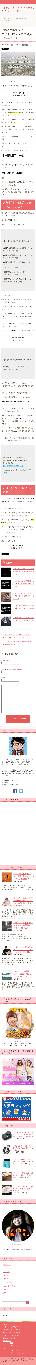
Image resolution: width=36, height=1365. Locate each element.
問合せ (5, 1348)
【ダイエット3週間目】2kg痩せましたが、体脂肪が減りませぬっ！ (23, 1189)
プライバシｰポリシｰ (17, 1353)
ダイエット (7, 1268)
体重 (11, 1343)
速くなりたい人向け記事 (11, 1332)
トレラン (6, 1272)
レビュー (6, 1275)
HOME (5, 1324)
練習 (4, 1289)
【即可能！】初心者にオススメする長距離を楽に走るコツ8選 (23, 925)
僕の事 (5, 1279)
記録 (11, 1345)
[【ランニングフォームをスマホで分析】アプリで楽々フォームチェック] (6, 600)
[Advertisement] (16, 833)
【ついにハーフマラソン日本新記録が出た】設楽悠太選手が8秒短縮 (23, 571)
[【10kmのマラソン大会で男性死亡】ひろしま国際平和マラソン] (6, 624)
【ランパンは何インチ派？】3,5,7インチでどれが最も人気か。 (23, 1162)
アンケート (7, 1265)
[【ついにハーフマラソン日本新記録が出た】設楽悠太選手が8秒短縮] (6, 575)
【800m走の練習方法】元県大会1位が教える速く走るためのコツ (23, 974)
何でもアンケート (9, 1338)
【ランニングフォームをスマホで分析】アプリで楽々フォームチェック (23, 596)
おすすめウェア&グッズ (11, 1327)
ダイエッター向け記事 (11, 1335)
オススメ (18, 1041)
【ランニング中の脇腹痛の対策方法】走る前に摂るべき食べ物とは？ (23, 1148)
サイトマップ (14, 1350)
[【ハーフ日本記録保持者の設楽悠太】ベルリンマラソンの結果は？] (6, 612)
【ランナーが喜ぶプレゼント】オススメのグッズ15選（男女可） (23, 949)
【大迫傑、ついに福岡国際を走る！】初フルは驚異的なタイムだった (23, 583)
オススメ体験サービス (18, 1244)
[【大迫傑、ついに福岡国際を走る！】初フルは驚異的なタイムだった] (6, 588)
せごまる (18, 755)
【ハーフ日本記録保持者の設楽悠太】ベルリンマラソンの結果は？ (23, 608)
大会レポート (8, 1282)
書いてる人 (7, 1341)
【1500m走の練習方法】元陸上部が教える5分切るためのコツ (23, 876)
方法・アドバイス (9, 1286)
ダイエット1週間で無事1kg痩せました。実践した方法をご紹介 (23, 1175)
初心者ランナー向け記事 (11, 1330)
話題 (25, 45)
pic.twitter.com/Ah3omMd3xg (13, 466)
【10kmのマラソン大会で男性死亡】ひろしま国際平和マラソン (23, 620)
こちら (16, 780)
